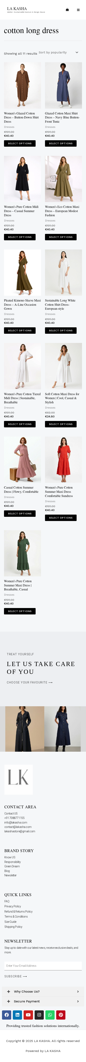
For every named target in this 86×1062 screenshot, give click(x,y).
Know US (10, 857)
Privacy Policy (12, 906)
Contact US (11, 813)
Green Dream (12, 866)
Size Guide (10, 921)
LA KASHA (17, 8)
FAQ (6, 901)
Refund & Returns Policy (18, 911)
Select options (20, 143)
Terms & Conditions (16, 916)
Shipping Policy (13, 926)
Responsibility (12, 862)
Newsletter (10, 875)
